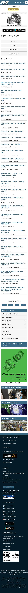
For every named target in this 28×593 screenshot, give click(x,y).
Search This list (14, 53)
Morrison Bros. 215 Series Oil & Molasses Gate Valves (11, 174)
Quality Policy (4, 580)
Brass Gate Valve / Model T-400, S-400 (13, 63)
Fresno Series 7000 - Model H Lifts (12, 159)
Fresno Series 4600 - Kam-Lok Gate (12, 131)
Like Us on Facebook (9, 506)
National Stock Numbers (18, 578)
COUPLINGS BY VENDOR (7, 327)
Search (8, 578)
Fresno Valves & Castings (12, 127)
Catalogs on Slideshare (10, 516)
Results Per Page (13, 49)
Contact (20, 580)
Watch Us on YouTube (9, 519)
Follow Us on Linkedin (9, 511)
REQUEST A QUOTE (13, 9)
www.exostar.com (7, 462)
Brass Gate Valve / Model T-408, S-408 (13, 76)
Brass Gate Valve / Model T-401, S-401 (13, 69)
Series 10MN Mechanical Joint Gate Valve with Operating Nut (12, 280)
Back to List (14, 41)
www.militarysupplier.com (9, 440)
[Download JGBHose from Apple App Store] (8, 30)
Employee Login (7, 549)
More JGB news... (8, 487)
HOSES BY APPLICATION (7, 317)
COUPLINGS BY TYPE (6, 324)
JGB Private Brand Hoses (9, 314)
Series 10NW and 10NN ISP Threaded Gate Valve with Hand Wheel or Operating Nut (12, 289)
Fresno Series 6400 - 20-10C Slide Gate (13, 138)
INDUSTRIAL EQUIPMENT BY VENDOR (10, 338)
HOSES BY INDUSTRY (5, 13)
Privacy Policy (13, 580)
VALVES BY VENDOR (6, 335)
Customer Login (7, 546)
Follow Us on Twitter (9, 508)
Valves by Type (16, 6)
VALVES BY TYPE (6, 331)
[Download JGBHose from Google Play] (20, 30)
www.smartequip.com (8, 459)
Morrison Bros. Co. (10, 177)
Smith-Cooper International (12, 259)
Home (3, 578)
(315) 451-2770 (20, 2)
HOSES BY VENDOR (6, 320)
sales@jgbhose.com (9, 543)
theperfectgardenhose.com (9, 443)
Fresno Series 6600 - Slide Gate (11, 144)
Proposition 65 (6, 447)
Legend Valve (9, 66)
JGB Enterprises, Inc (13, 570)
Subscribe (18, 582)
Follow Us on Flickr (9, 514)
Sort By (14, 45)
